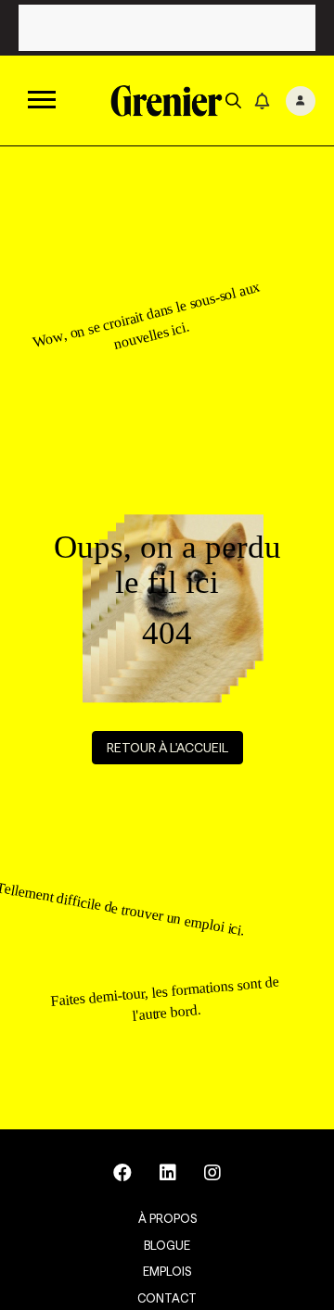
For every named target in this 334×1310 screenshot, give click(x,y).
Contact (167, 1297)
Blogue (167, 1245)
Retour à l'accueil (167, 747)
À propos (167, 1218)
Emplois (167, 1271)
